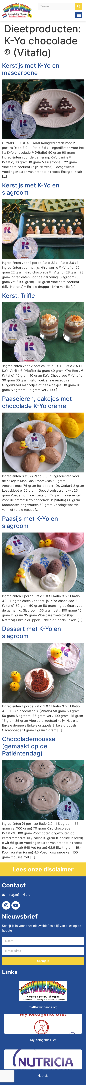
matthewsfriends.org (43, 1007)
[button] (78, 15)
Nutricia (43, 1076)
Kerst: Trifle (18, 295)
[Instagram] (6, 905)
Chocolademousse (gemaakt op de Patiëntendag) (28, 746)
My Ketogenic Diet (43, 1040)
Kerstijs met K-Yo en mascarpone (30, 69)
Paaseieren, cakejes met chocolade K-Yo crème (37, 402)
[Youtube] (15, 905)
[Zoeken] (78, 6)
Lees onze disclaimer (43, 869)
